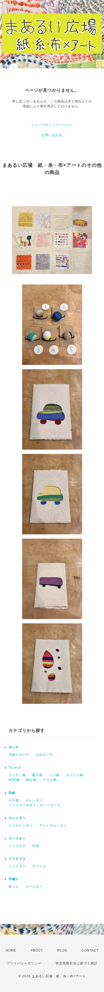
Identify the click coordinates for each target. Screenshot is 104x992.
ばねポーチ (44, 755)
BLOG (62, 950)
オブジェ (39, 866)
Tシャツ (15, 767)
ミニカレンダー (21, 825)
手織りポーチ (19, 755)
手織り (14, 879)
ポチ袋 (14, 800)
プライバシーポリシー (24, 963)
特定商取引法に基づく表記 (76, 963)
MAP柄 (14, 780)
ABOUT (37, 950)
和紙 (12, 793)
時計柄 (31, 780)
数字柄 (37, 775)
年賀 (35, 846)
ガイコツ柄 (74, 775)
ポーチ (14, 747)
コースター (17, 838)
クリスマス (17, 846)
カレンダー (34, 800)
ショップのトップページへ (52, 125)
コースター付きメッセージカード (35, 805)
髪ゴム (14, 887)
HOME (11, 950)
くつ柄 (54, 775)
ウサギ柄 (50, 780)
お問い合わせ (52, 135)
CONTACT (90, 950)
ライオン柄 (17, 775)
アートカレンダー (53, 825)
